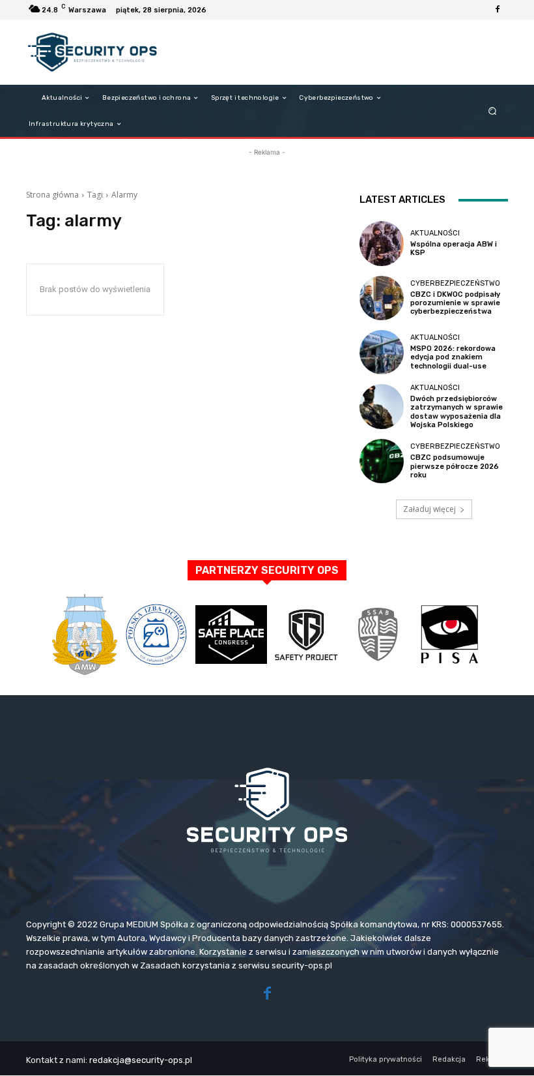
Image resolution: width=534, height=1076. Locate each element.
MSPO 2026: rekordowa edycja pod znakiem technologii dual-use (453, 357)
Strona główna (52, 194)
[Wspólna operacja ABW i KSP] (381, 243)
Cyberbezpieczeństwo (455, 283)
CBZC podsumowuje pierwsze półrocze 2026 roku (454, 466)
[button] (492, 111)
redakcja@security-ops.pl (140, 1060)
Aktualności (435, 233)
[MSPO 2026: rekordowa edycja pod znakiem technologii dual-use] (381, 352)
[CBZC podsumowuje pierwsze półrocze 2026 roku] (381, 461)
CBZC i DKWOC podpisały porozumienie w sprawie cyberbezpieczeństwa (455, 303)
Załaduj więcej (429, 509)
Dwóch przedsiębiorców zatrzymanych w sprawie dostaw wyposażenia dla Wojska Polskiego (456, 412)
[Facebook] (497, 10)
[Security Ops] (93, 52)
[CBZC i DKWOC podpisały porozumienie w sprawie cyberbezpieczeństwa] (381, 298)
